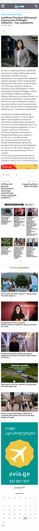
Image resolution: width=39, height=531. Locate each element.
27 (20, 518)
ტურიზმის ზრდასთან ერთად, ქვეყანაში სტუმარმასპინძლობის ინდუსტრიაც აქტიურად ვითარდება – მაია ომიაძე (19, 222)
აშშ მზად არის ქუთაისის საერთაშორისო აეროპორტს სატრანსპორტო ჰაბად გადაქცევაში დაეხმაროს (8, 191)
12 (14, 510)
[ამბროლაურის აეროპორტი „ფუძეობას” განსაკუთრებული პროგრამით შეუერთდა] (7, 212)
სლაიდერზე (12, 14)
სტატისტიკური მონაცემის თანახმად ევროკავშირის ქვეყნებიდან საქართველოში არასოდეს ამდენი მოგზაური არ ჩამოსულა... (19, 355)
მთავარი (3, 10)
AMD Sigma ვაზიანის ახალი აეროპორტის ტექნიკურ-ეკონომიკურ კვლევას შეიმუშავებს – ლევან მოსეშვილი (31, 252)
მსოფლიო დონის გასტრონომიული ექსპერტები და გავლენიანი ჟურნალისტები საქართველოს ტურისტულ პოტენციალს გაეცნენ (19, 252)
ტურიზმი (19, 14)
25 (9, 518)
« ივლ (3, 525)
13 (20, 510)
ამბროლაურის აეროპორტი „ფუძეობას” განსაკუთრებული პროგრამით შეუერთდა (6, 220)
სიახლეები (10, 10)
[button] (35, 6)
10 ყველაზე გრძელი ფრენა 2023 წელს (30, 185)
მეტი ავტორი (29, 204)
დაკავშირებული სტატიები (14, 204)
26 (14, 518)
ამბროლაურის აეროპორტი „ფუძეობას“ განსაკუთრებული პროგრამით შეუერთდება (6, 251)
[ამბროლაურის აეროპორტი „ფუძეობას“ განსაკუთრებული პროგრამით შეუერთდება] (7, 242)
